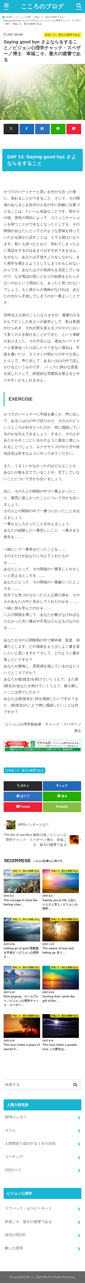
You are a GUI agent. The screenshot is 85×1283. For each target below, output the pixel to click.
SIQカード (13, 1170)
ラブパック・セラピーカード (28, 1208)
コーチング (14, 1156)
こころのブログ (42, 5)
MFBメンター (16, 1117)
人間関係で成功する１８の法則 (30, 1143)
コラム (10, 1130)
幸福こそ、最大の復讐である (26, 770)
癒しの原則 (14, 1248)
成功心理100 (15, 1235)
